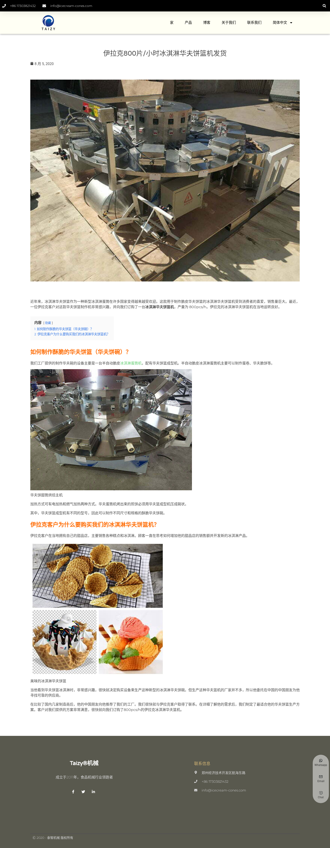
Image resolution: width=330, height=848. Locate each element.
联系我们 (254, 22)
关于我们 (229, 22)
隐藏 (48, 323)
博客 (206, 22)
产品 (188, 22)
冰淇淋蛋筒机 (131, 363)
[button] (324, 5)
